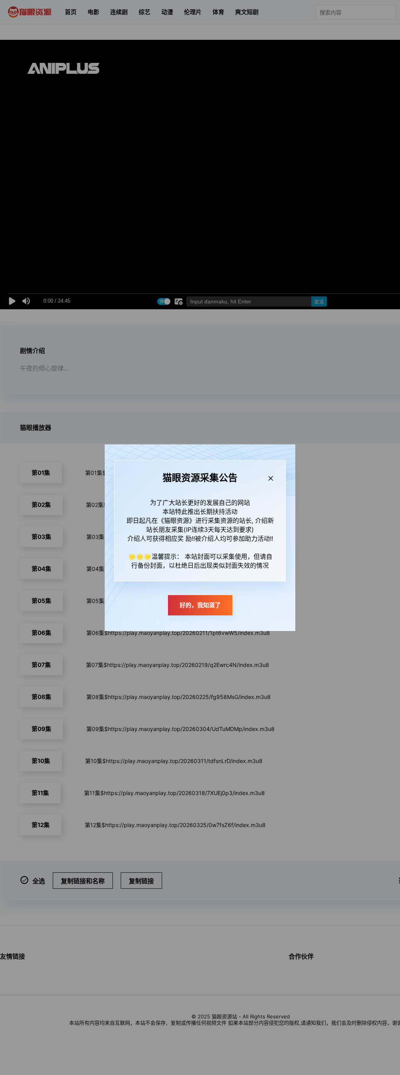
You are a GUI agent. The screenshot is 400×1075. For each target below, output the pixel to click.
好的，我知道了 (200, 605)
